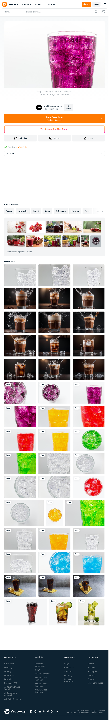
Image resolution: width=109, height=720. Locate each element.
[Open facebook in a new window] (31, 713)
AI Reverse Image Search (12, 686)
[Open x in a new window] (52, 713)
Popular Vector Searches (40, 677)
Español (89, 666)
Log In (96, 4)
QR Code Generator (8, 698)
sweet (36, 209)
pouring (75, 209)
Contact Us (68, 666)
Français (89, 678)
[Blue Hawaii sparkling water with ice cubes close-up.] (54, 561)
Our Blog (67, 674)
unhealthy (22, 209)
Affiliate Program (41, 672)
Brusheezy (9, 662)
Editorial (51, 4)
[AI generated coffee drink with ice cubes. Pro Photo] (20, 297)
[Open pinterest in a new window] (44, 713)
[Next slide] (98, 210)
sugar (47, 209)
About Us (67, 670)
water (9, 209)
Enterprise (9, 674)
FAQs (65, 662)
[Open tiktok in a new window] (48, 713)
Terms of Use (71, 713)
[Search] (96, 11)
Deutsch (89, 674)
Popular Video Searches (40, 689)
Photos (25, 4)
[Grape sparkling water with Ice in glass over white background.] (20, 391)
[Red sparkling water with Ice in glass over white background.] (88, 415)
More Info (10, 152)
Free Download (54, 118)
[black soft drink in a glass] (20, 584)
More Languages (93, 682)
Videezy (7, 670)
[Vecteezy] (4, 4)
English (89, 662)
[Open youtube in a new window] (57, 713)
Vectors (12, 4)
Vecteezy (8, 666)
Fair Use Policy (97, 713)
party (87, 209)
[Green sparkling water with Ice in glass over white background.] (88, 438)
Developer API (10, 681)
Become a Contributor (68, 679)
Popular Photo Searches (40, 683)
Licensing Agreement (39, 663)
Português (90, 670)
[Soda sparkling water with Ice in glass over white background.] (54, 462)
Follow (68, 109)
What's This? (22, 147)
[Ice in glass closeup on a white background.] (20, 274)
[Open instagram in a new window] (35, 713)
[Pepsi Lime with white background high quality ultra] (62, 610)
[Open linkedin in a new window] (40, 713)
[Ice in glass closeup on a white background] (88, 537)
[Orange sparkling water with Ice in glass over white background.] (54, 415)
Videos (38, 4)
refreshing (61, 209)
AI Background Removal (10, 692)
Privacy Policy (83, 713)
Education (8, 678)
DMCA (36, 668)
